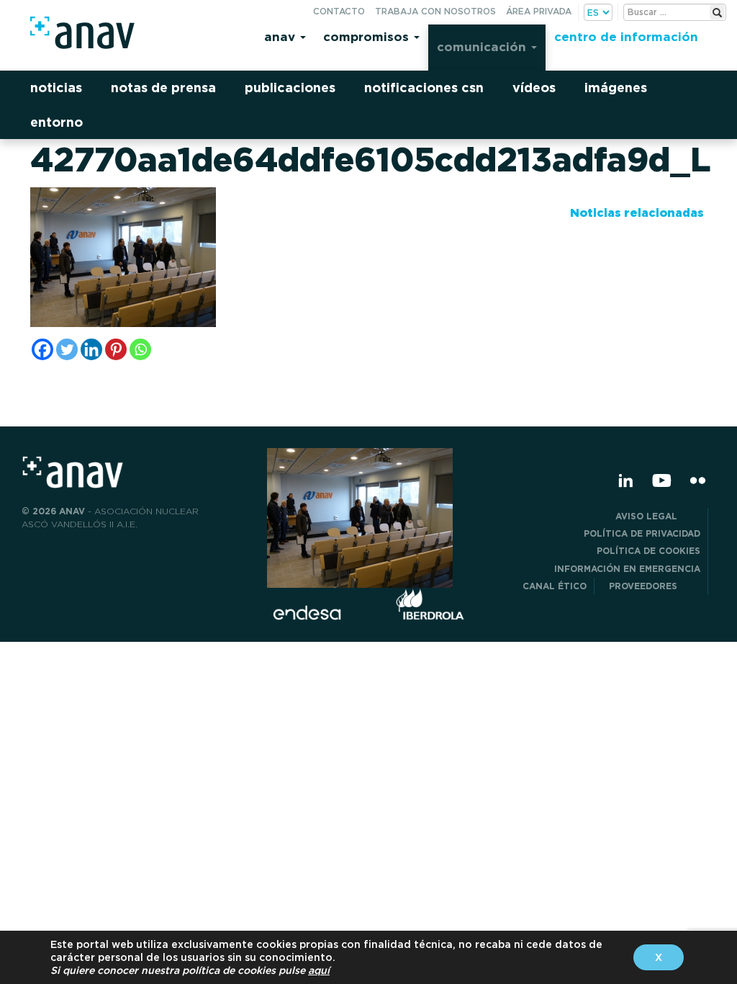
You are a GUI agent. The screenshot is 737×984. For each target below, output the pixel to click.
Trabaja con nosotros (435, 11)
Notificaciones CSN (424, 87)
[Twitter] (67, 349)
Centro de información (626, 36)
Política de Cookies (648, 550)
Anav (281, 36)
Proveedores (654, 586)
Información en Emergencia (627, 568)
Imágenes (615, 87)
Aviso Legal (657, 516)
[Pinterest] (116, 349)
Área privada (538, 11)
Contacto (339, 11)
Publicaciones (290, 87)
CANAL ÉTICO (555, 586)
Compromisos (367, 36)
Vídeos (534, 87)
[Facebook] (42, 349)
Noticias (56, 87)
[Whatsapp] (140, 349)
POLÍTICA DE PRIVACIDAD (642, 533)
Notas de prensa (163, 87)
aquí (319, 970)
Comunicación (483, 46)
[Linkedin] (91, 349)
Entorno (56, 122)
